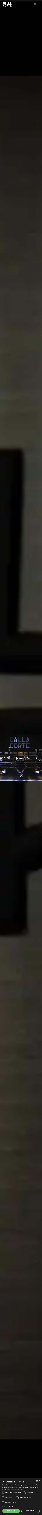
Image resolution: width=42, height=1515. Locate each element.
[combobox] (37, 1481)
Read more (19, 1489)
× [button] (39, 1481)
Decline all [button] (30, 1511)
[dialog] (21, 1496)
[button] (35, 4)
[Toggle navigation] (39, 4)
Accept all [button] (11, 1511)
